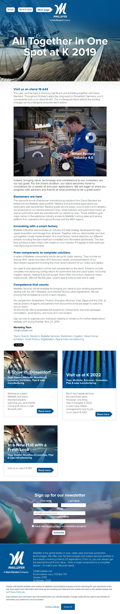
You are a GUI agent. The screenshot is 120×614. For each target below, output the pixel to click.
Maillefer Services (50, 336)
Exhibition (19, 339)
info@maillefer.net (23, 330)
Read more (44, 411)
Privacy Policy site (17, 592)
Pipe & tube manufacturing (69, 339)
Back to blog (25, 9)
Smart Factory (32, 339)
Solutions (35, 336)
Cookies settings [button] (52, 606)
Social (10, 9)
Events (25, 336)
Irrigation (78, 336)
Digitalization (47, 339)
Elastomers (66, 336)
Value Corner (91, 336)
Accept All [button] (68, 606)
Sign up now (20, 318)
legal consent (54, 526)
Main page (43, 9)
